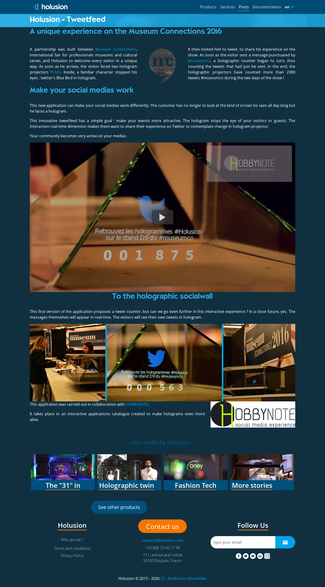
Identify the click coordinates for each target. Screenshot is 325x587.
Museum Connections (115, 49)
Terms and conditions (72, 548)
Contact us (162, 526)
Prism (55, 72)
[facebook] (239, 555)
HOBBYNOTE (137, 404)
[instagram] (267, 555)
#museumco (199, 60)
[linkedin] (260, 555)
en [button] (289, 7)
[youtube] (253, 555)
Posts (244, 7)
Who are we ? (72, 539)
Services (227, 7)
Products (208, 7)
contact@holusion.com (162, 540)
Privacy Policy (72, 555)
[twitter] (246, 555)
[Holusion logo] (50, 7)
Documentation (267, 7)
